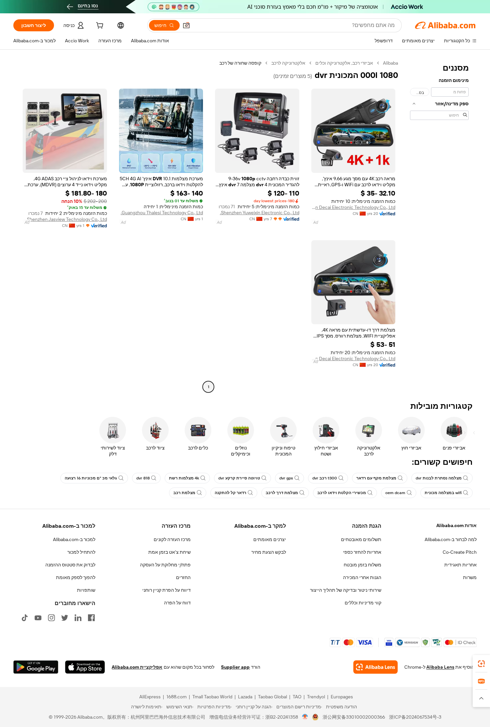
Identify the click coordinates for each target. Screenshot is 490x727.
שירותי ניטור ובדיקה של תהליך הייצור (345, 590)
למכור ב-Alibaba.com (74, 539)
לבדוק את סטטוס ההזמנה (70, 564)
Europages (342, 696)
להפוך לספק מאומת (75, 577)
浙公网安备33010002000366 (354, 717)
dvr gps (286, 478)
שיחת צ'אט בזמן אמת (169, 552)
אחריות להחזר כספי (362, 552)
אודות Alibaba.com (456, 525)
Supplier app (235, 667)
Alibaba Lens (440, 667)
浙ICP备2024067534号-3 (415, 717)
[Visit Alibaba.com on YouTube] (38, 618)
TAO (297, 696)
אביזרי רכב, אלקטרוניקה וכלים (344, 63)
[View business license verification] (305, 717)
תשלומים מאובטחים (361, 539)
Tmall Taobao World (212, 696)
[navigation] (439, 225)
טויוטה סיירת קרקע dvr (239, 478)
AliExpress (150, 696)
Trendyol (316, 696)
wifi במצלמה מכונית (443, 492)
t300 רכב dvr (324, 478)
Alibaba (390, 63)
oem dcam (395, 492)
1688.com (176, 696)
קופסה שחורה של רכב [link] (240, 63)
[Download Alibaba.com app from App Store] (85, 667)
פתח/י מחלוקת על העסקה (165, 564)
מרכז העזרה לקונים (172, 539)
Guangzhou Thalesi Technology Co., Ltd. (162, 212)
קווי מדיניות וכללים (363, 602)
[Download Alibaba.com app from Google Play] (35, 667)
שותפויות (86, 590)
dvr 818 (143, 478)
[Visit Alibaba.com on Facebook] (91, 618)
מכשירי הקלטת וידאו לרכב (341, 492)
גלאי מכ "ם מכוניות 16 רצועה (91, 478)
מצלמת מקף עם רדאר (376, 478)
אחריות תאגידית (460, 564)
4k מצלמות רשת (184, 478)
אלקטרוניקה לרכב (288, 63)
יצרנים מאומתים (269, 539)
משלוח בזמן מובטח (362, 564)
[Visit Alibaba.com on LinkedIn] (78, 618)
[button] (186, 25)
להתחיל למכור (81, 552)
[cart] (99, 26)
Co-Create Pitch (460, 552)
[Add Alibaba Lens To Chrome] (375, 667)
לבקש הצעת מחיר (268, 552)
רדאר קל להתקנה (230, 492)
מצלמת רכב (184, 492)
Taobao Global (272, 696)
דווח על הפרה (177, 602)
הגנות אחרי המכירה (362, 577)
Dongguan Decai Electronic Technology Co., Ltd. (353, 207)
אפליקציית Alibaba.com (137, 667)
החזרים (183, 577)
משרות (470, 577)
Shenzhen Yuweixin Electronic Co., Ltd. (259, 212)
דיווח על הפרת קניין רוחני (166, 590)
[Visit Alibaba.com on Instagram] (51, 618)
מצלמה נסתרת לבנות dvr (439, 478)
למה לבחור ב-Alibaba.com (451, 539)
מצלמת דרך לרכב (282, 492)
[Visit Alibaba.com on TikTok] (25, 618)
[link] (481, 663)
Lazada (245, 696)
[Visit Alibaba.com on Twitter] (65, 618)
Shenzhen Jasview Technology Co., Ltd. (66, 219)
